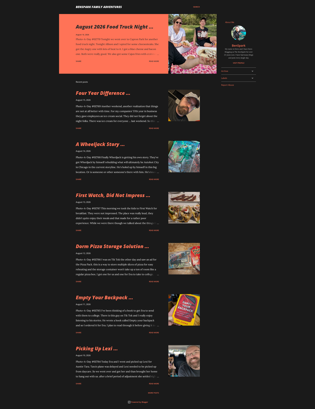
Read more (154, 61)
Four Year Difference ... (103, 93)
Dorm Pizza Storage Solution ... (112, 246)
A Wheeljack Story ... (100, 144)
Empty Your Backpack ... (104, 297)
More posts (153, 393)
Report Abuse (227, 85)
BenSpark (238, 45)
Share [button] (78, 61)
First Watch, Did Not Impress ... (113, 195)
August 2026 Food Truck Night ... (114, 26)
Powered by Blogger (139, 402)
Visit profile (238, 63)
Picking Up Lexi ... (97, 348)
